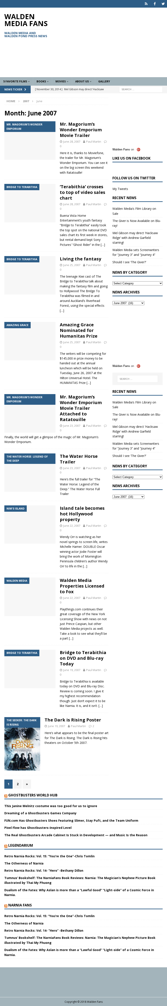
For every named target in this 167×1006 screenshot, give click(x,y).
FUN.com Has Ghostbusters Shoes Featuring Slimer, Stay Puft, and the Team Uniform (71, 820)
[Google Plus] (146, 4)
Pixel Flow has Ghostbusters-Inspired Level (38, 828)
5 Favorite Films (15, 81)
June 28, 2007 (71, 141)
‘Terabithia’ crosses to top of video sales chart (82, 192)
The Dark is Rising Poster (73, 720)
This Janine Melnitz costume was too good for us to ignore (50, 806)
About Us (82, 81)
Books (41, 81)
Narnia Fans (20, 905)
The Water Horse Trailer (79, 459)
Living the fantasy (80, 259)
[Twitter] (163, 4)
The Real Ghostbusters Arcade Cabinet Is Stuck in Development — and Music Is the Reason (75, 835)
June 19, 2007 (71, 670)
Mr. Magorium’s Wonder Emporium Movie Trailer (81, 129)
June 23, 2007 (71, 426)
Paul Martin (93, 141)
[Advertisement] (112, 42)
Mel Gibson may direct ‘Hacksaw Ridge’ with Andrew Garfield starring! (135, 238)
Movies (60, 81)
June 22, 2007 (71, 526)
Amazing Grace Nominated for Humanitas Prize (78, 330)
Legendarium (20, 845)
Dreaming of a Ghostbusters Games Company (40, 813)
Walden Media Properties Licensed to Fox (82, 586)
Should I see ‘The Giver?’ (129, 262)
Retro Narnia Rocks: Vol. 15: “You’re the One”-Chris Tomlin (49, 856)
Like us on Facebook (131, 158)
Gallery (104, 81)
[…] (103, 245)
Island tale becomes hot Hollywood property (82, 513)
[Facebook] (155, 4)
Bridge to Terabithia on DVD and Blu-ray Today (83, 658)
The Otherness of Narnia (23, 863)
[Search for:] (141, 89)
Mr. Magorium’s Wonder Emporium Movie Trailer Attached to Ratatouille (81, 408)
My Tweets (120, 189)
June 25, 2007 (71, 265)
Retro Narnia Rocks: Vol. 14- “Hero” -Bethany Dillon (43, 870)
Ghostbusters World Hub (32, 795)
